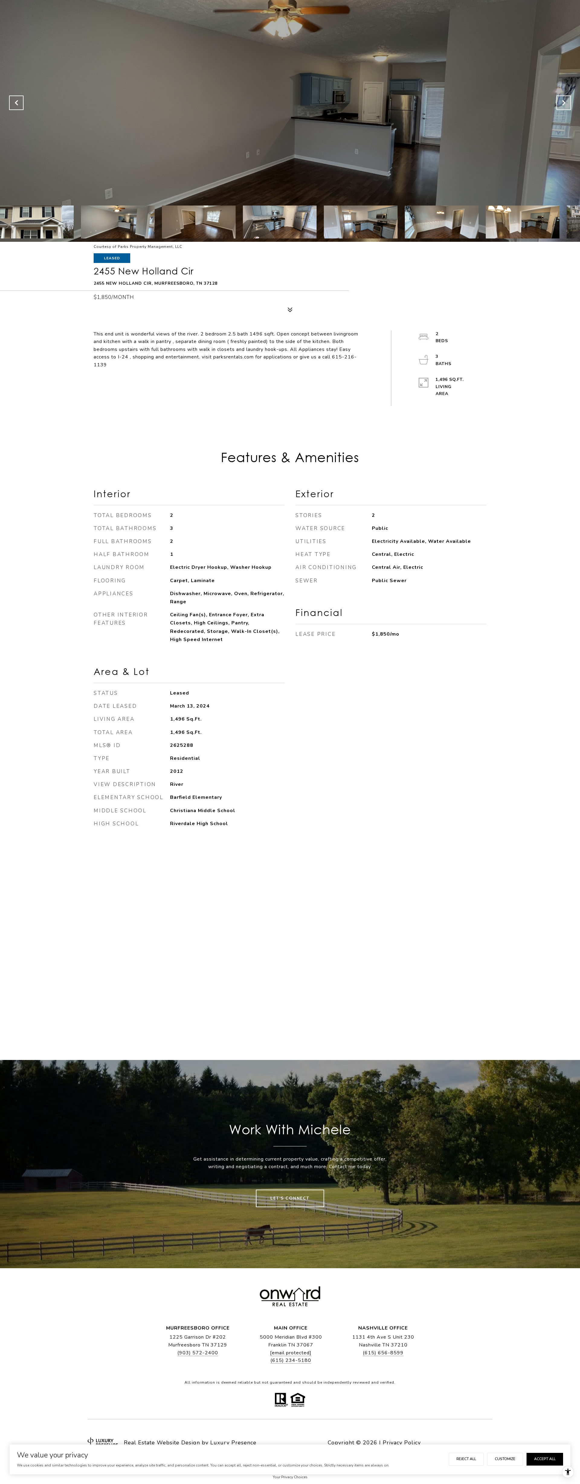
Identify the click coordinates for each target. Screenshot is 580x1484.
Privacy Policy (402, 1442)
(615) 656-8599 (383, 1353)
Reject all (466, 1458)
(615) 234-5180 (290, 1360)
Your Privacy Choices (290, 1477)
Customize (505, 1458)
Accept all (545, 1458)
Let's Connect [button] (290, 1198)
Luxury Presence (233, 1442)
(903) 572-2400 (197, 1353)
